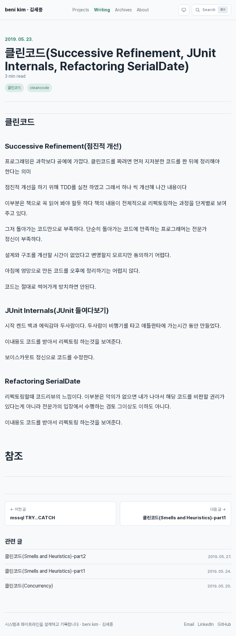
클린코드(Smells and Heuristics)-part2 (45, 556)
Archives (123, 9)
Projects (81, 9)
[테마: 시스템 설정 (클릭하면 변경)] (183, 9)
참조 (14, 456)
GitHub (224, 624)
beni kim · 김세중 (24, 10)
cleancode (39, 87)
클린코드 (14, 87)
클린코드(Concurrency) (29, 586)
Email (189, 624)
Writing (102, 9)
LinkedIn (206, 624)
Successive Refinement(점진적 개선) (63, 146)
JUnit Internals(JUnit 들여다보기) (57, 310)
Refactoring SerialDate (43, 381)
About (143, 9)
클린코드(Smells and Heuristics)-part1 (45, 571)
